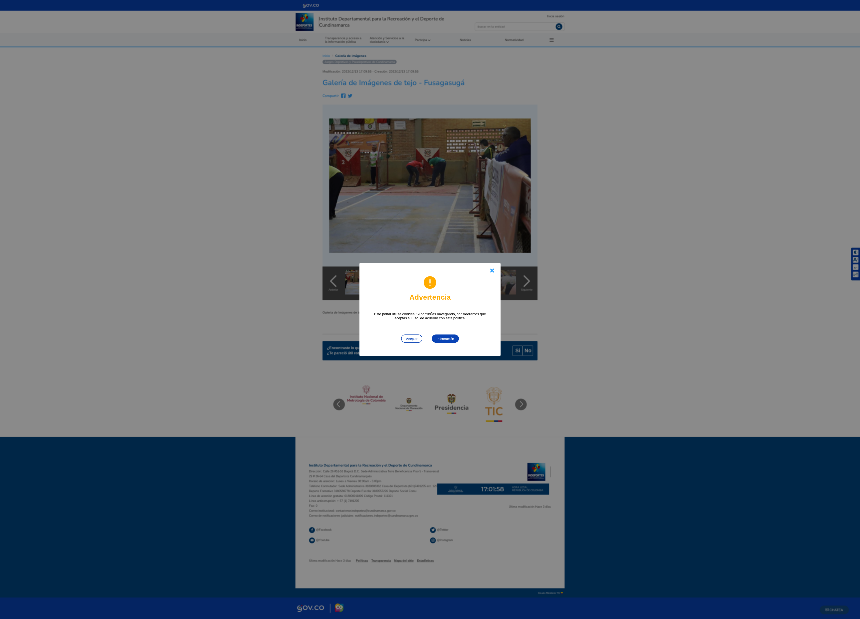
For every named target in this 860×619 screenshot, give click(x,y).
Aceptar (411, 339)
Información (445, 339)
